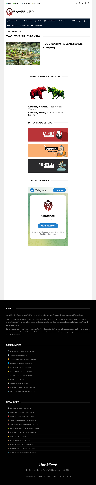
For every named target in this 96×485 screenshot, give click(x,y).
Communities (14, 21)
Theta (39, 21)
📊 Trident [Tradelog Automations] (21, 416)
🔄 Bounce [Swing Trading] (18, 355)
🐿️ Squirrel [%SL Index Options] (19, 440)
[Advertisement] (62, 12)
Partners (25, 26)
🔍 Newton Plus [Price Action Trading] (22, 351)
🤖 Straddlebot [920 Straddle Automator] (23, 424)
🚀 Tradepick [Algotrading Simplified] (21, 391)
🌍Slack (8, 3)
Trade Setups (51, 21)
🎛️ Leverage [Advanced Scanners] (20, 408)
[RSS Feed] (76, 3)
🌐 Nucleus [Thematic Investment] (20, 363)
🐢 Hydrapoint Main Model (17, 379)
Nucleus (12, 26)
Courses (64, 21)
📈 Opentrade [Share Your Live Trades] (22, 432)
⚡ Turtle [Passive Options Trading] (20, 371)
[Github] (88, 3)
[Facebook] (79, 3)
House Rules (30, 476)
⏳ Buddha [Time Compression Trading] (22, 359)
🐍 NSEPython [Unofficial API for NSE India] (23, 428)
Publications (37, 26)
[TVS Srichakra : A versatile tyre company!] (23, 53)
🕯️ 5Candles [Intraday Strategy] (19, 383)
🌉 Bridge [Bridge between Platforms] (22, 420)
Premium (29, 21)
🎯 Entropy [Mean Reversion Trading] (21, 387)
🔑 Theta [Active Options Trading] (20, 367)
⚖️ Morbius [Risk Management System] (22, 452)
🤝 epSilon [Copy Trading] (17, 436)
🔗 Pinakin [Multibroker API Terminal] (21, 412)
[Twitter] (82, 3)
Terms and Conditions (46, 476)
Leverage (77, 21)
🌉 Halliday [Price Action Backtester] (21, 448)
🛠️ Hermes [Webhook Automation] (20, 444)
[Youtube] (85, 3)
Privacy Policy (65, 476)
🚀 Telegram (26, 3)
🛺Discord (16, 3)
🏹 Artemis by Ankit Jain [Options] (20, 375)
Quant (85, 21)
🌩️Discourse (36, 3)
